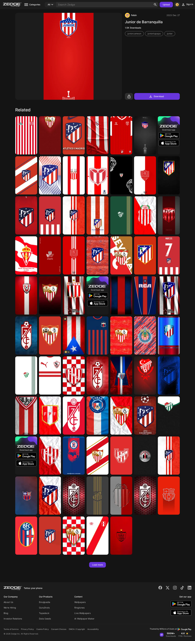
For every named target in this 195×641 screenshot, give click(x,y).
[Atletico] (169, 335)
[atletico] (145, 255)
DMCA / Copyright (77, 629)
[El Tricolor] (121, 375)
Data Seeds (45, 618)
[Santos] (97, 495)
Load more (97, 564)
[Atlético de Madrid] (169, 175)
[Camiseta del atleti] (169, 255)
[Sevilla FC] (121, 415)
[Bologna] (26, 535)
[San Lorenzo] (145, 295)
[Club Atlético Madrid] (50, 175)
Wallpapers (80, 602)
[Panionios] (26, 495)
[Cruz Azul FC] (74, 455)
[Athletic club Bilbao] (121, 175)
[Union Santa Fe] (74, 375)
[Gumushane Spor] (145, 375)
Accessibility (93, 629)
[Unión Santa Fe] (50, 455)
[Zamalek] (26, 415)
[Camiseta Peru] (97, 535)
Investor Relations (13, 618)
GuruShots (44, 607)
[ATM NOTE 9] (74, 135)
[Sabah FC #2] (97, 415)
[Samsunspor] (121, 135)
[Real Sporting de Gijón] (26, 255)
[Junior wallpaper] (145, 135)
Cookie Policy (42, 629)
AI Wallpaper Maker (84, 618)
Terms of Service (11, 629)
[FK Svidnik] (26, 295)
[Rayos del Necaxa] (26, 135)
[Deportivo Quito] (97, 335)
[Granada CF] (74, 495)
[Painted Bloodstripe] (121, 295)
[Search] (155, 4)
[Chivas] (145, 335)
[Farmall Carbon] (145, 455)
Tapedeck (44, 613)
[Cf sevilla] (121, 255)
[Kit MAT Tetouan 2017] (97, 135)
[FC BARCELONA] (169, 495)
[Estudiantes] (74, 175)
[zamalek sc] (50, 375)
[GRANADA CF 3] (97, 375)
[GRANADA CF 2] (26, 335)
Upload (166, 4)
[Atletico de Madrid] (97, 255)
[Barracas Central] (145, 215)
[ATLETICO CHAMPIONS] (145, 415)
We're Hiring (10, 607)
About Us (8, 602)
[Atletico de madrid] (26, 175)
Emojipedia (44, 602)
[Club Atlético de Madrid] (169, 375)
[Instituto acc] (121, 455)
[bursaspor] (169, 415)
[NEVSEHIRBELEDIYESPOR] (145, 175)
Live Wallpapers (82, 613)
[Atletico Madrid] (74, 215)
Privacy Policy (27, 629)
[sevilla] (50, 335)
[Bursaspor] (121, 215)
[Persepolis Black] (121, 535)
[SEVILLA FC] (50, 295)
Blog (6, 613)
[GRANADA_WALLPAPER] (74, 415)
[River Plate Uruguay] (97, 175)
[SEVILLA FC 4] (50, 135)
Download (159, 96)
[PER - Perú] (50, 415)
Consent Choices (58, 629)
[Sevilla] (121, 335)
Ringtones (79, 607)
